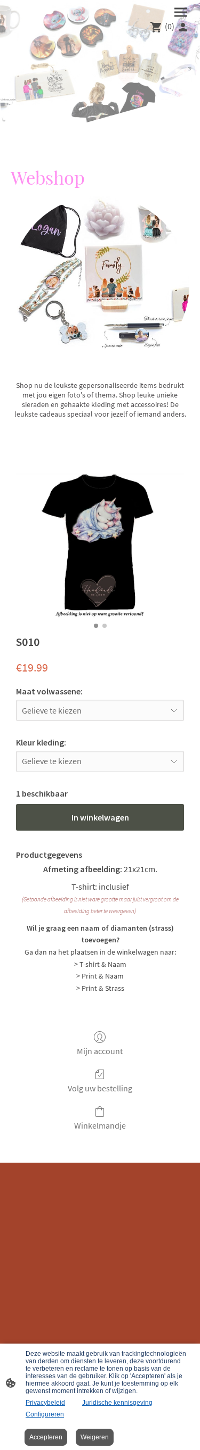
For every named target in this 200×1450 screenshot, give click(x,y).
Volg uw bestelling (100, 1088)
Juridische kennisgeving (117, 1402)
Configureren (45, 1414)
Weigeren (95, 1437)
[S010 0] (100, 546)
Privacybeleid (45, 1402)
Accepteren (45, 1437)
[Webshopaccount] (183, 27)
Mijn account (100, 1051)
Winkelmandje (100, 1125)
